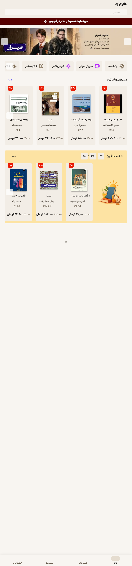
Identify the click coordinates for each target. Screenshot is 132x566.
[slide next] (4, 41)
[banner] (66, 21)
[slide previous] (127, 41)
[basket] (15, 4)
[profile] (7, 4)
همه (10, 80)
